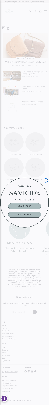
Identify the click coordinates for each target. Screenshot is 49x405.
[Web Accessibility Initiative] (4, 398)
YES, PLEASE (24, 206)
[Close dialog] (46, 180)
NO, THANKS (24, 214)
